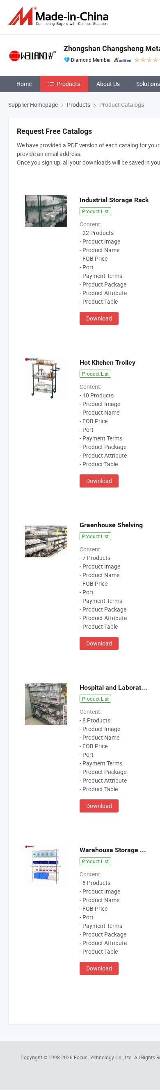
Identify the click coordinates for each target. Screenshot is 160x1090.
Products (68, 84)
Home (24, 84)
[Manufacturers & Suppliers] (60, 16)
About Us (108, 84)
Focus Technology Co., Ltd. (104, 1057)
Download (99, 318)
